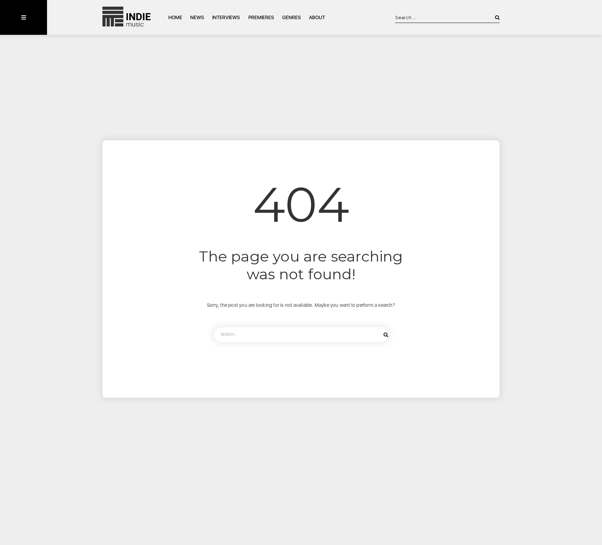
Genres (291, 17)
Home (175, 17)
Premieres (261, 17)
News (197, 17)
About (317, 17)
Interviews (226, 17)
